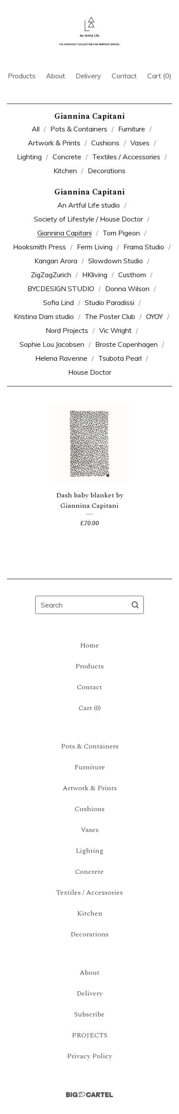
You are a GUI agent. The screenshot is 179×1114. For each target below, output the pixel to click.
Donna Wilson (127, 288)
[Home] (89, 31)
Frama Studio (143, 246)
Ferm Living (95, 246)
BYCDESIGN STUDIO (60, 288)
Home (89, 645)
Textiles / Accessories (126, 156)
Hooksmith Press (39, 246)
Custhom (132, 274)
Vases (139, 142)
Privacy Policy (89, 1056)
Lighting (29, 156)
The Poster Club (110, 316)
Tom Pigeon (121, 232)
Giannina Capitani (64, 232)
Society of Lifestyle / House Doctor (88, 219)
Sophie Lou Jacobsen (52, 344)
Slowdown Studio (115, 260)
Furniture (131, 128)
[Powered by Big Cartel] (89, 1094)
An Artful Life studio (88, 205)
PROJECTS (89, 1035)
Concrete (67, 156)
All (36, 128)
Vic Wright (115, 330)
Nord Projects (67, 330)
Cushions (105, 142)
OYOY (154, 316)
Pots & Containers (78, 128)
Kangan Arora (55, 260)
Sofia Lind (58, 302)
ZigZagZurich (51, 274)
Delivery (88, 75)
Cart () (159, 75)
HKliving (94, 274)
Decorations (107, 170)
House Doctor (89, 372)
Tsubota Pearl (120, 358)
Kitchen (65, 170)
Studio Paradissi (109, 302)
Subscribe (89, 1014)
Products (22, 75)
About (55, 75)
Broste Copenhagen (126, 344)
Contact (124, 75)
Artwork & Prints (54, 142)
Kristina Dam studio (44, 316)
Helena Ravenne (61, 358)
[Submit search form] (135, 605)
